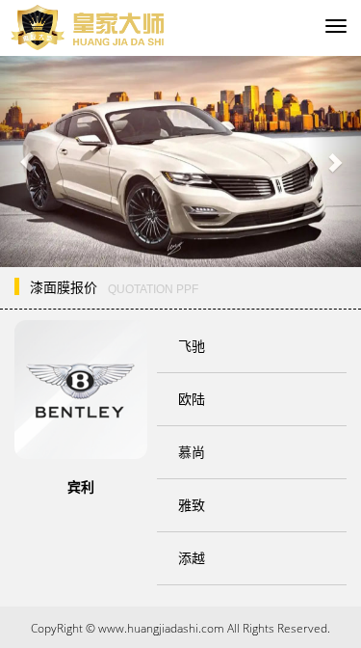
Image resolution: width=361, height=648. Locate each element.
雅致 (191, 505)
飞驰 (191, 346)
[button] (27, 161)
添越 (191, 558)
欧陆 (191, 399)
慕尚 (191, 452)
